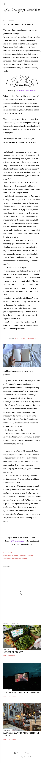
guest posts (29, 555)
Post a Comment (12, 696)
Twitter (22, 338)
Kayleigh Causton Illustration (25, 90)
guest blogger (22, 555)
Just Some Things (17, 541)
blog (16, 338)
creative (16, 555)
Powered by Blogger (23, 753)
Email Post (11, 553)
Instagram (31, 338)
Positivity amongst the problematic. (21, 693)
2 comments (11, 655)
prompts (15, 558)
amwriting (10, 555)
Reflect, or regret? (13, 652)
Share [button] (5, 553)
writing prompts (22, 558)
